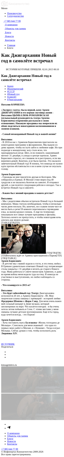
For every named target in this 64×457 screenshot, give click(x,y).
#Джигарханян (14, 99)
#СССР (11, 91)
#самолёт (11, 97)
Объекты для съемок (17, 436)
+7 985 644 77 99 (9, 449)
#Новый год (13, 94)
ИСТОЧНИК (8, 344)
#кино (10, 86)
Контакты (12, 444)
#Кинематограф (15, 88)
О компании (13, 433)
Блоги (10, 438)
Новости (11, 441)
